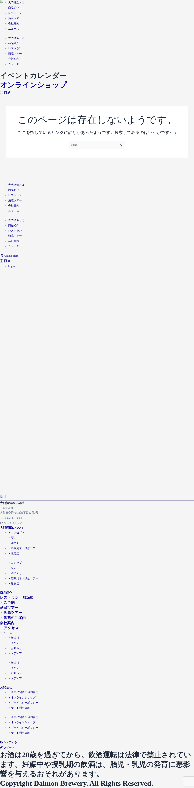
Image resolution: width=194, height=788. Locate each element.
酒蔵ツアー (15, 200)
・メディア (15, 653)
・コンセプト (16, 532)
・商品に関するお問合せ (23, 692)
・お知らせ (15, 648)
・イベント (15, 642)
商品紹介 (13, 190)
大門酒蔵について (12, 527)
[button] (9, 255)
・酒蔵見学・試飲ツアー (23, 548)
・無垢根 (13, 637)
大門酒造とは (16, 184)
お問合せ (6, 687)
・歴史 (12, 537)
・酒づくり (15, 542)
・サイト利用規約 (19, 707)
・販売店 (13, 553)
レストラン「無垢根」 (18, 597)
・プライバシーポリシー (23, 702)
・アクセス (9, 628)
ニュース (13, 210)
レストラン (15, 195)
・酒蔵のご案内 (13, 618)
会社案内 (13, 205)
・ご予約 (7, 602)
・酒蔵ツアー (11, 613)
